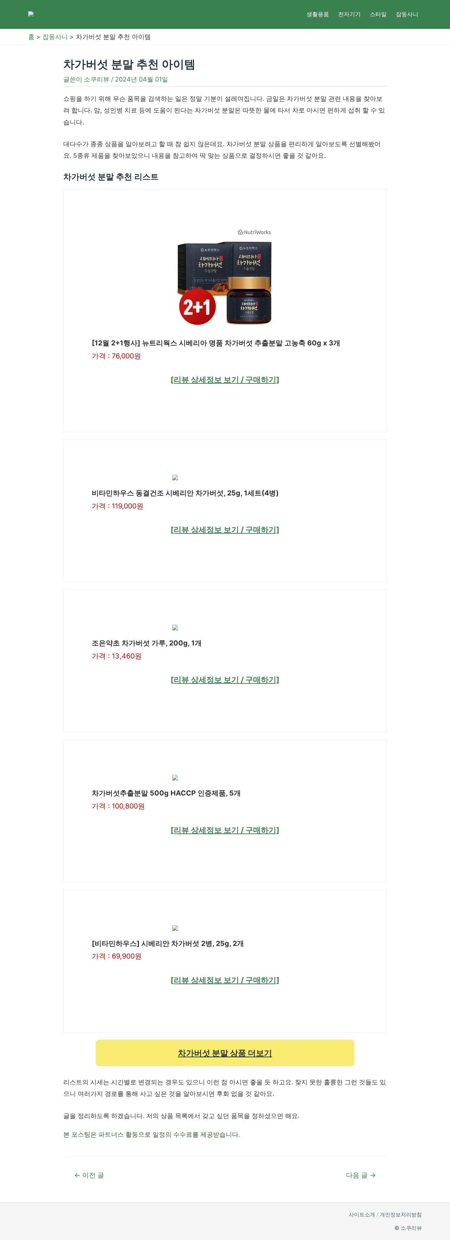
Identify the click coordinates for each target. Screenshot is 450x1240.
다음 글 (361, 1175)
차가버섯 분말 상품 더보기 (225, 1053)
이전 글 (89, 1175)
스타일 (378, 14)
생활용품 (318, 14)
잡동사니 (407, 14)
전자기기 (349, 14)
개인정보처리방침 (401, 1214)
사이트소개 (362, 1214)
